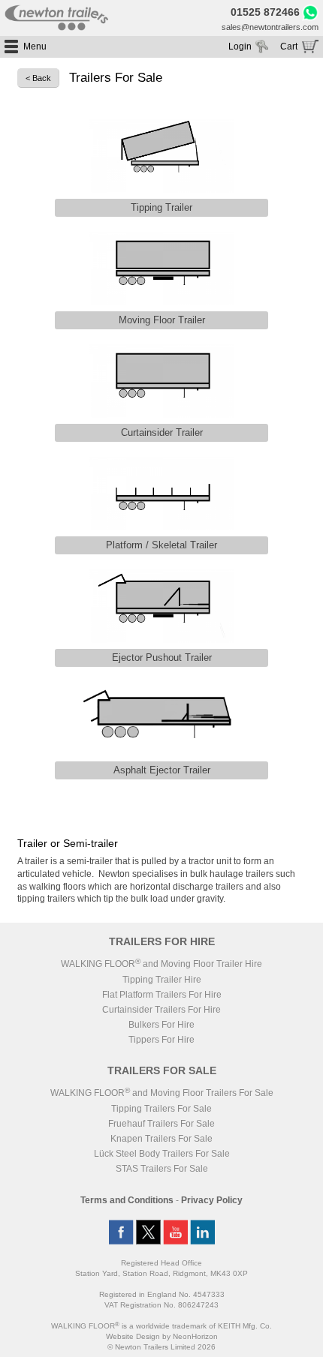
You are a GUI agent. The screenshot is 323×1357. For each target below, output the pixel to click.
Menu (35, 46)
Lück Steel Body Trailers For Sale (162, 1153)
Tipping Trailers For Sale (161, 1108)
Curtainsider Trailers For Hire (161, 1009)
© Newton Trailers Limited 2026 (161, 1347)
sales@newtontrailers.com (270, 27)
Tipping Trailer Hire (161, 979)
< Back (38, 78)
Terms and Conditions (127, 1200)
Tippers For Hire (161, 1039)
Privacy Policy (212, 1200)
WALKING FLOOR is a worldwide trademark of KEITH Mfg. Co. (161, 1326)
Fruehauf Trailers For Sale (161, 1123)
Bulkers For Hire (161, 1024)
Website (133, 1336)
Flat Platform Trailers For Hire (162, 994)
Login (240, 46)
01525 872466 (265, 13)
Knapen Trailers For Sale (161, 1138)
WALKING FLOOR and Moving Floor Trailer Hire (161, 964)
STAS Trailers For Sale (162, 1168)
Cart (288, 46)
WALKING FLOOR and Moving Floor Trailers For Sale (161, 1093)
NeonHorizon (195, 1336)
